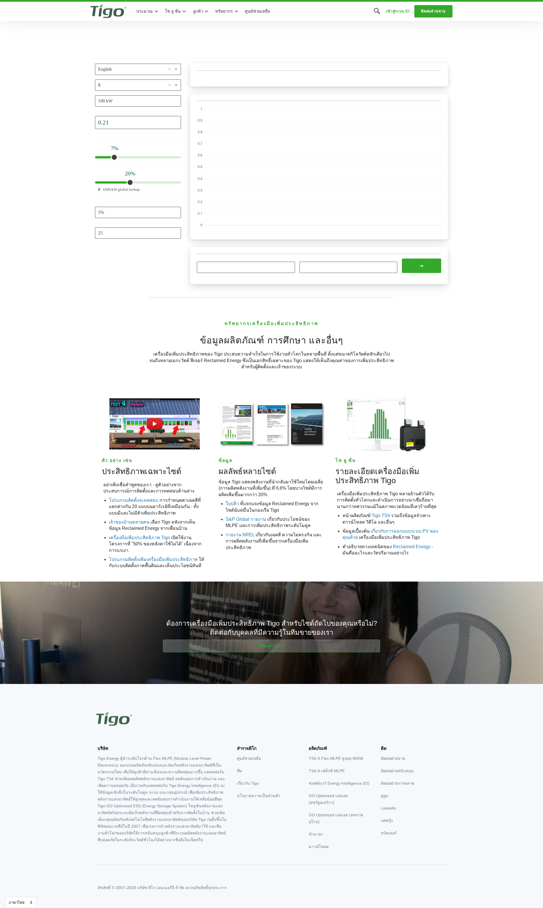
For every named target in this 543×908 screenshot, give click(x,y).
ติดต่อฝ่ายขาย (433, 11)
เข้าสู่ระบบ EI (398, 11)
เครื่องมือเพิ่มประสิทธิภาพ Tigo (140, 537)
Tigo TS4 (381, 515)
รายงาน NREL (240, 534)
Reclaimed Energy (411, 546)
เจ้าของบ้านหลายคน (129, 522)
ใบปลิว (232, 503)
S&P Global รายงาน (246, 519)
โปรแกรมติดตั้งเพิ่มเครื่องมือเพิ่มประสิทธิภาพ (153, 559)
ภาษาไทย (17, 902)
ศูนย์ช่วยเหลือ (257, 11)
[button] (147, 11)
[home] (108, 11)
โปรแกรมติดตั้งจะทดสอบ (133, 500)
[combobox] (21, 902)
